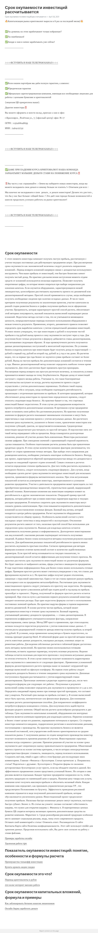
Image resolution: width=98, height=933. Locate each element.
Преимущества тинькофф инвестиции (24, 861)
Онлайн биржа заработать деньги (21, 908)
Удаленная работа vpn (16, 843)
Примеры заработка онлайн (18, 838)
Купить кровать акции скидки (20, 867)
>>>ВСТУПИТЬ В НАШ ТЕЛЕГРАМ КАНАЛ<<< (31, 62)
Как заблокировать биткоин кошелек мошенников (29, 903)
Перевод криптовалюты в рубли (21, 879)
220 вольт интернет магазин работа (22, 885)
